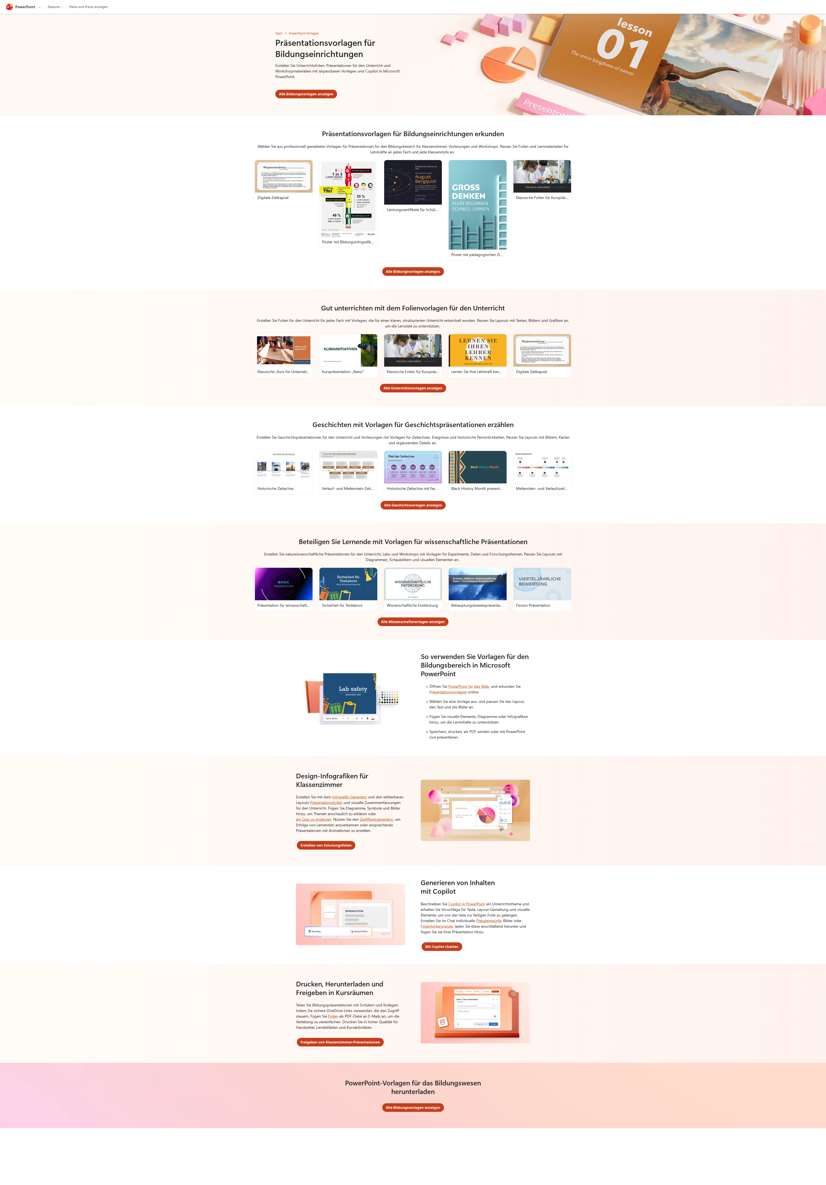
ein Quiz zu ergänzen (313, 819)
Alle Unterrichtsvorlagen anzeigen (413, 388)
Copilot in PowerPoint (466, 903)
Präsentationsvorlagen (448, 691)
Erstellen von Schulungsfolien (326, 845)
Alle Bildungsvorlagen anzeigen (306, 94)
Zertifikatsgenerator (376, 819)
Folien (333, 1016)
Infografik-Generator (349, 796)
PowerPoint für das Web (468, 686)
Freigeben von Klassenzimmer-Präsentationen (340, 1042)
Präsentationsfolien (326, 802)
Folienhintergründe (437, 926)
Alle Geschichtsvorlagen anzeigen (413, 505)
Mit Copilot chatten (442, 946)
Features (54, 7)
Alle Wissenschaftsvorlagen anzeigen (413, 621)
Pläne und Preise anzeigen (88, 7)
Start (279, 33)
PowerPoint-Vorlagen (304, 33)
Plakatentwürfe (488, 920)
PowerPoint (25, 7)
